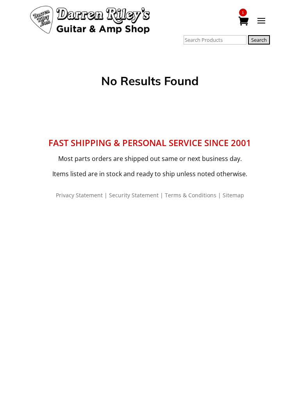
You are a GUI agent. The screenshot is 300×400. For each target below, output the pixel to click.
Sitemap (233, 195)
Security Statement (134, 195)
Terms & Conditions (190, 195)
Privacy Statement (79, 195)
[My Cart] (243, 21)
